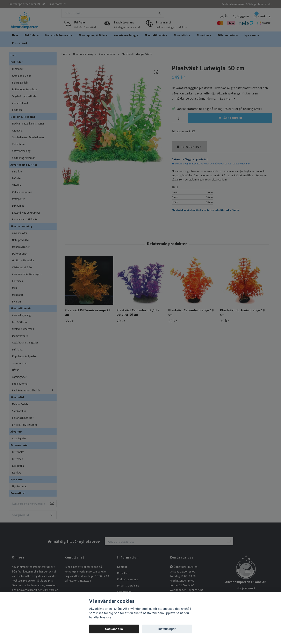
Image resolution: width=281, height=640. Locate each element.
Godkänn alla (114, 629)
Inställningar (167, 629)
